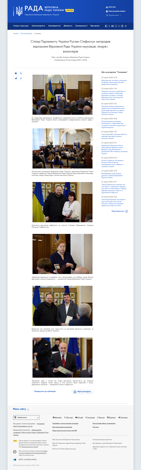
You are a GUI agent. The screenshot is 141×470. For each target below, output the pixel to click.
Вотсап (102, 417)
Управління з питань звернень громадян (65, 423)
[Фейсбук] (106, 26)
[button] (26, 417)
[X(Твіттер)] (109, 26)
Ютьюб (80, 417)
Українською (113, 15)
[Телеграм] (125, 26)
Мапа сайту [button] (19, 409)
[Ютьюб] (112, 26)
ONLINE (69, 10)
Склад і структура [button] (20, 26)
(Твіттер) (69, 417)
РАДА (34, 9)
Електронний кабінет (117, 11)
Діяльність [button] (68, 26)
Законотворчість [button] (38, 26)
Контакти (96, 427)
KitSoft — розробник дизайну (28, 459)
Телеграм (124, 417)
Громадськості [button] (81, 26)
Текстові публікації (26, 33)
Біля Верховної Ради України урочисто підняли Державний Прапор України (111, 175)
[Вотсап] (119, 26)
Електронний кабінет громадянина (104, 423)
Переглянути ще (118, 211)
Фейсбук (58, 417)
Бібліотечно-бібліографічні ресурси (64, 449)
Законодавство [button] (54, 26)
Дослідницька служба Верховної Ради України (107, 443)
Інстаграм (91, 417)
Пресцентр (95, 26)
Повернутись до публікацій (45, 391)
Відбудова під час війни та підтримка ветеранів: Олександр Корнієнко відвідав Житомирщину (114, 82)
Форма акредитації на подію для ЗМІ (64, 430)
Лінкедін (112, 417)
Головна (15, 33)
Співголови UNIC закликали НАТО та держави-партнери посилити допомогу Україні (114, 136)
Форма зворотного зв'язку (30, 447)
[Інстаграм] (116, 26)
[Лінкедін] (122, 26)
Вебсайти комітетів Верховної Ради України (66, 439)
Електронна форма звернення (62, 427)
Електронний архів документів (102, 439)
